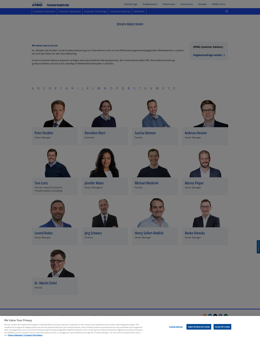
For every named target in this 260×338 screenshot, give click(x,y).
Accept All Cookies (222, 326)
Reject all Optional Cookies (199, 326)
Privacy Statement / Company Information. (25, 335)
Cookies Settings (176, 326)
